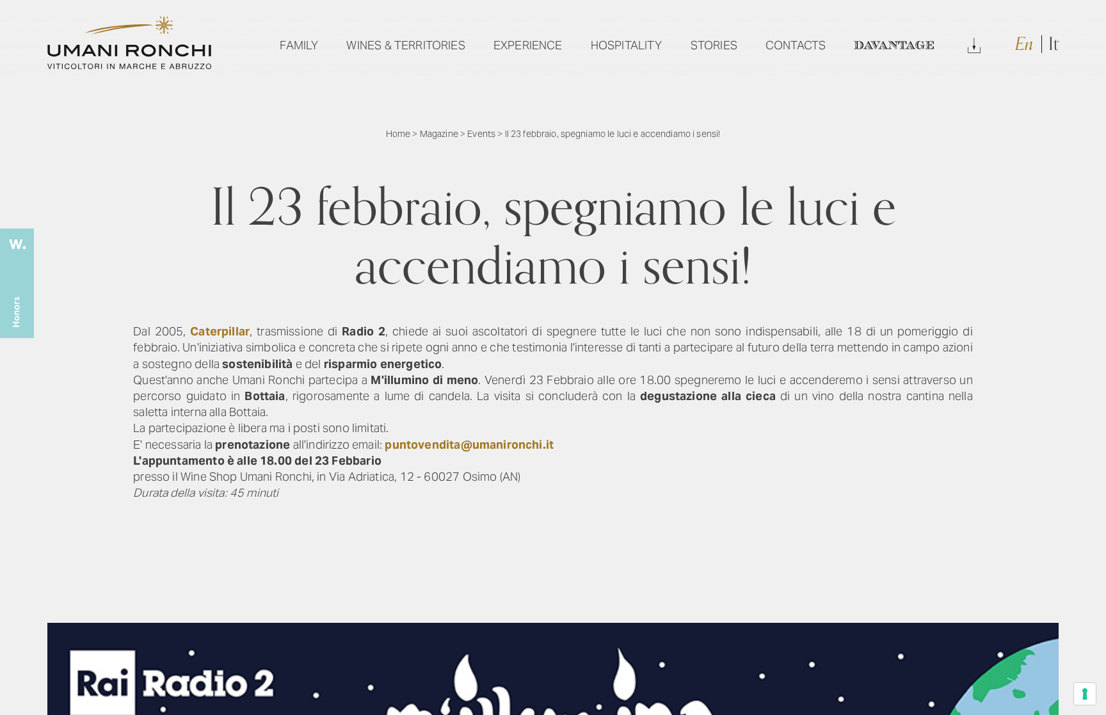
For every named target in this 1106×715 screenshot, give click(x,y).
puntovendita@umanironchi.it (469, 444)
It (1053, 44)
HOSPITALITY (626, 45)
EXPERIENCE (528, 45)
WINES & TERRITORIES (405, 45)
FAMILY (299, 45)
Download (974, 45)
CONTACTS (795, 45)
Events (481, 134)
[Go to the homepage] (129, 65)
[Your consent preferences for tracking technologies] (1085, 694)
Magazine (439, 134)
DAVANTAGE (893, 45)
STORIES (714, 45)
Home (398, 134)
